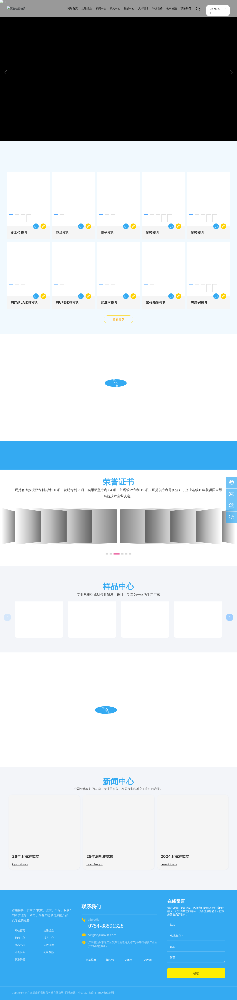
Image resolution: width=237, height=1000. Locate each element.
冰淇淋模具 (109, 304)
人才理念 (49, 964)
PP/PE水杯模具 (67, 304)
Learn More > (20, 865)
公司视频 (49, 971)
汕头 (91, 997)
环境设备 (20, 971)
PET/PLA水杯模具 (24, 304)
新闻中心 (20, 956)
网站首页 (20, 949)
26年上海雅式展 (25, 858)
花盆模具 (62, 234)
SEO (100, 997)
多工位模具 (19, 234)
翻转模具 (152, 234)
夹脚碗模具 (199, 304)
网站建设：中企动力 (76, 997)
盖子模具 (107, 234)
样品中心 (20, 964)
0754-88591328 (105, 927)
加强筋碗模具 (156, 304)
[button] (112, 138)
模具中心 (49, 956)
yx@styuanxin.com (102, 936)
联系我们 (20, 978)
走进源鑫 (49, 949)
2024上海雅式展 (175, 858)
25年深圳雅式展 (100, 858)
